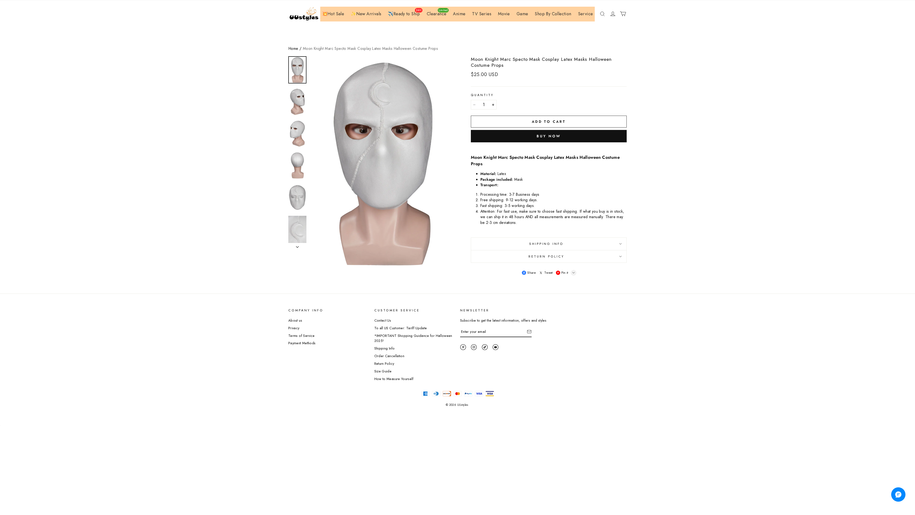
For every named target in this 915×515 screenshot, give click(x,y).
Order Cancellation (389, 355)
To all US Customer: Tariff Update (400, 327)
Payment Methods (301, 342)
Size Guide (383, 371)
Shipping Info (384, 348)
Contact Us (382, 320)
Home (293, 48)
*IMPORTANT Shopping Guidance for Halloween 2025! (413, 338)
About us (295, 320)
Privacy (294, 327)
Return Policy (384, 363)
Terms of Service (301, 335)
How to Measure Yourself (393, 378)
